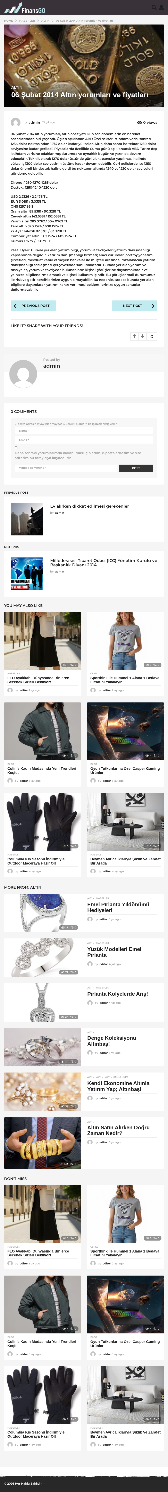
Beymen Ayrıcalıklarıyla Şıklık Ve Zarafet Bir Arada (125, 861)
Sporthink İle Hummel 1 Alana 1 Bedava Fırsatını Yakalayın (124, 680)
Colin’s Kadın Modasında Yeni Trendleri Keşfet (41, 770)
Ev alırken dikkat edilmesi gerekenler (89, 506)
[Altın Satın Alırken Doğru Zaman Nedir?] (42, 1143)
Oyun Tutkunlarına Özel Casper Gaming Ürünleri (125, 770)
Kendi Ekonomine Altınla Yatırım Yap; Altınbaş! (118, 1086)
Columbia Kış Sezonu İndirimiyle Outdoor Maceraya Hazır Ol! (36, 861)
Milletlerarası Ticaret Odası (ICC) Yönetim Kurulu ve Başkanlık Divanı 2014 (103, 562)
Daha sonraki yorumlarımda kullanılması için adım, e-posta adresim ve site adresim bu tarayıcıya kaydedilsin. (78, 455)
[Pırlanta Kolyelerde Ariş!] (42, 1002)
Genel (94, 673)
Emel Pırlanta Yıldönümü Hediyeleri (118, 907)
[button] (154, 8)
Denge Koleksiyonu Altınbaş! (111, 1041)
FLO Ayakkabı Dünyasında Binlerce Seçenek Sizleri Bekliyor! (38, 680)
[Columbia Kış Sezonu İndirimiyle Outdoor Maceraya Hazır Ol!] (42, 822)
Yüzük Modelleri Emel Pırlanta (114, 952)
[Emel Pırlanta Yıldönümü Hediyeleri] (42, 913)
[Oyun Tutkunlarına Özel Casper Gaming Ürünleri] (125, 731)
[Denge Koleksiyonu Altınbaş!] (42, 1047)
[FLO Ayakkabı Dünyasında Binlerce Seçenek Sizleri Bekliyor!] (42, 641)
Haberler (13, 673)
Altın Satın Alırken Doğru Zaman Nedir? (118, 1130)
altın (99, 1077)
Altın (17, 87)
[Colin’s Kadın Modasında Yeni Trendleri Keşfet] (42, 731)
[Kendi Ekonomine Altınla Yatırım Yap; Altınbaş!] (42, 1092)
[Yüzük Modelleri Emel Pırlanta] (42, 957)
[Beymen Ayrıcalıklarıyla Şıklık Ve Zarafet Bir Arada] (125, 822)
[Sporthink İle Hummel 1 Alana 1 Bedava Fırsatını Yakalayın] (125, 641)
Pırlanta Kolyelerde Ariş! (117, 994)
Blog (10, 764)
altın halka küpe (116, 1077)
